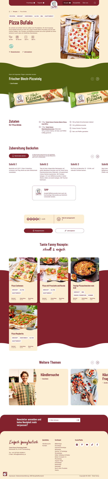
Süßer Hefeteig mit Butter (62, 455)
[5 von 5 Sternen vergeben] (39, 219)
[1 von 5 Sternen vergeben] (28, 219)
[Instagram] (77, 445)
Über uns (85, 3)
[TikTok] (92, 445)
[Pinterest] (82, 445)
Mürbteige (58, 449)
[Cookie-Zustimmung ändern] (5, 474)
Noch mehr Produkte (61, 468)
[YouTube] (87, 445)
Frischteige (29, 3)
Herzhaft (20, 16)
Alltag (36, 16)
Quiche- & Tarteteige (61, 451)
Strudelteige (58, 453)
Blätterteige (58, 443)
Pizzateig (12, 16)
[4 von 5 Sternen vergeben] (36, 219)
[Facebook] (97, 445)
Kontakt (44, 445)
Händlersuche (46, 443)
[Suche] (95, 3)
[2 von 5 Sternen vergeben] (31, 219)
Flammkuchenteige (60, 447)
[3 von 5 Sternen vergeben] (33, 219)
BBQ (42, 16)
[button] (34, 2)
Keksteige (58, 466)
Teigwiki (39, 3)
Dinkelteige (58, 462)
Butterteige (58, 464)
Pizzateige (58, 445)
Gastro (57, 470)
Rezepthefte (76, 3)
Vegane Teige (59, 460)
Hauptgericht (49, 16)
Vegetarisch (28, 16)
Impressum (12, 476)
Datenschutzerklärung (22, 476)
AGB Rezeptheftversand (37, 476)
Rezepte (66, 3)
